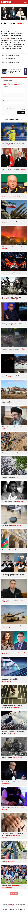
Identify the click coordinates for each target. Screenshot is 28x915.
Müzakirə (5, 86)
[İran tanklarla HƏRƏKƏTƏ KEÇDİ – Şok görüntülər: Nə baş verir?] (14, 614)
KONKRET (11, 904)
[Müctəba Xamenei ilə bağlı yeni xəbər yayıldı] (14, 415)
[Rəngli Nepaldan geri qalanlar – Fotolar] (14, 441)
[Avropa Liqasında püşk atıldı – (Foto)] (14, 261)
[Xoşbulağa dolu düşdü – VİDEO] (14, 465)
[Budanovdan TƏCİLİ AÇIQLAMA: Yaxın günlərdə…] (14, 588)
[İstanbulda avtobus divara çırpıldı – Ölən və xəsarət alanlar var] (14, 337)
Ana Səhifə (5, 909)
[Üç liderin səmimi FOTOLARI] (14, 13)
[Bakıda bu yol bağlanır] (14, 850)
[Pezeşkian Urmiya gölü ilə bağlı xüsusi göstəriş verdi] (14, 770)
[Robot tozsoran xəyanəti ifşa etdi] (14, 514)
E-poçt (4, 100)
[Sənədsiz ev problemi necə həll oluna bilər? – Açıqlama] (14, 389)
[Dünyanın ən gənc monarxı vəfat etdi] (14, 490)
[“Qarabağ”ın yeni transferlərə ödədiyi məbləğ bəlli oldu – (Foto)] (14, 562)
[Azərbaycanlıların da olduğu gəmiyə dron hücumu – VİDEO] (14, 363)
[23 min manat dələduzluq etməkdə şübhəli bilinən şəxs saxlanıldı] (14, 694)
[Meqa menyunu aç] (25, 2)
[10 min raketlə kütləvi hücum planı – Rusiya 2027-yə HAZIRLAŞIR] (14, 286)
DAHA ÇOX (14, 893)
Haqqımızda (11, 909)
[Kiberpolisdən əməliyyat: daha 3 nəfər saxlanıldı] (14, 796)
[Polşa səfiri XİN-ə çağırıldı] (14, 538)
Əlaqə (17, 909)
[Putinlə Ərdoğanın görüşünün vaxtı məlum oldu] (14, 157)
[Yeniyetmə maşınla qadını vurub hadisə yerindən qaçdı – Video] (14, 720)
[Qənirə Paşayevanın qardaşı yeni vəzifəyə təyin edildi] (14, 640)
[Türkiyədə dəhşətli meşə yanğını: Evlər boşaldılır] (14, 235)
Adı (4, 95)
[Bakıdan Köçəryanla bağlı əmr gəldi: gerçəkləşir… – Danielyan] (14, 311)
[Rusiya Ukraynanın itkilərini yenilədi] (14, 746)
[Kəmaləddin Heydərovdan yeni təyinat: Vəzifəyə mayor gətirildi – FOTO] (14, 183)
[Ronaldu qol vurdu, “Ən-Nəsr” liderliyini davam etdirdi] (14, 132)
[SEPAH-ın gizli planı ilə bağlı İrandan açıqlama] (14, 209)
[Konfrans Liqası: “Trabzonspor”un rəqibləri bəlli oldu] (14, 874)
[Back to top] (24, 911)
